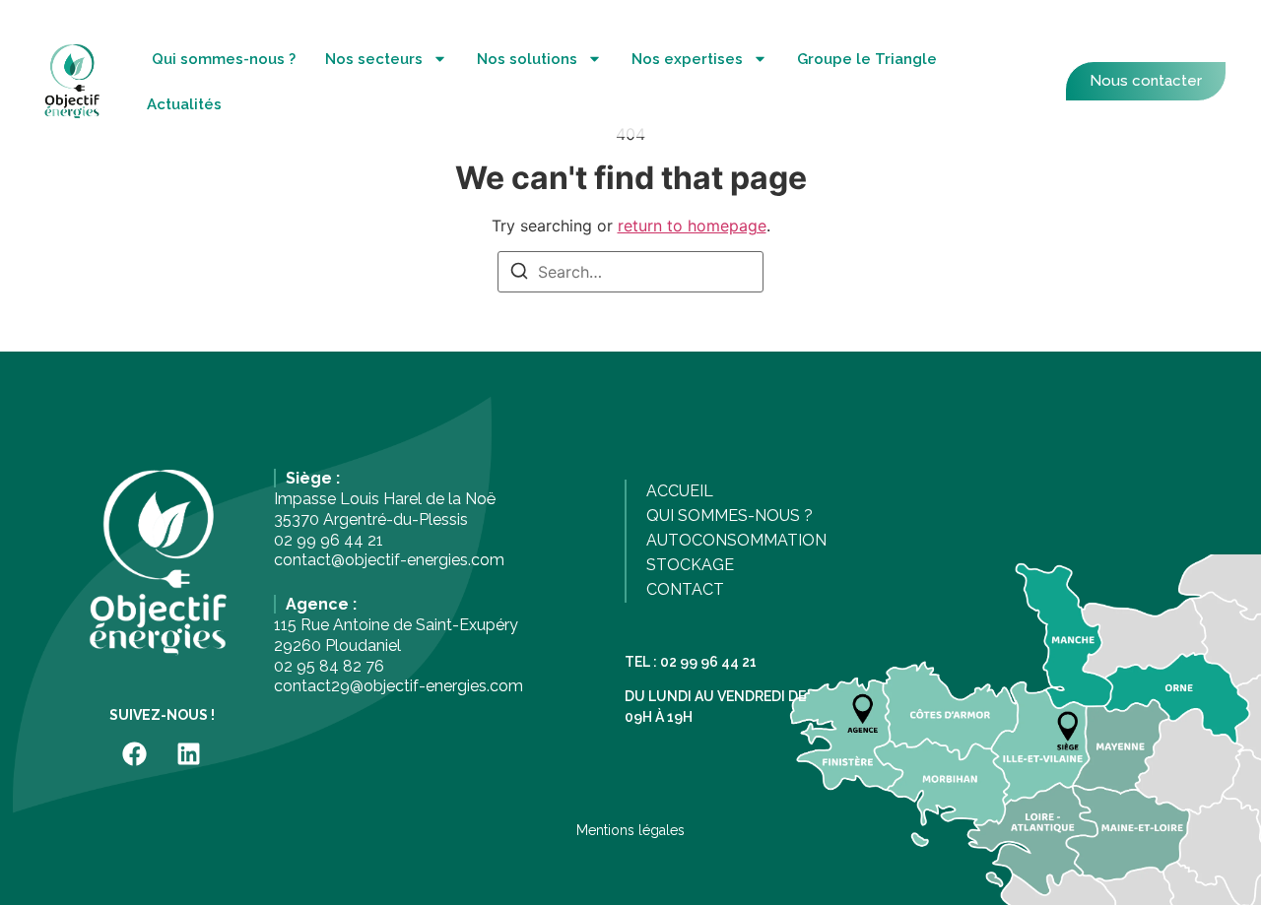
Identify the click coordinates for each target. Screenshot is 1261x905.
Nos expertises (687, 59)
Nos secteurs (374, 59)
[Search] (519, 273)
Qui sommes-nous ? (224, 59)
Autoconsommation (736, 540)
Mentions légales (630, 830)
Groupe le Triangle (867, 59)
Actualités (184, 104)
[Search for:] (630, 271)
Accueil (679, 491)
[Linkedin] (189, 753)
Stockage (690, 564)
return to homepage (692, 225)
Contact (685, 589)
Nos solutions (527, 59)
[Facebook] (135, 753)
